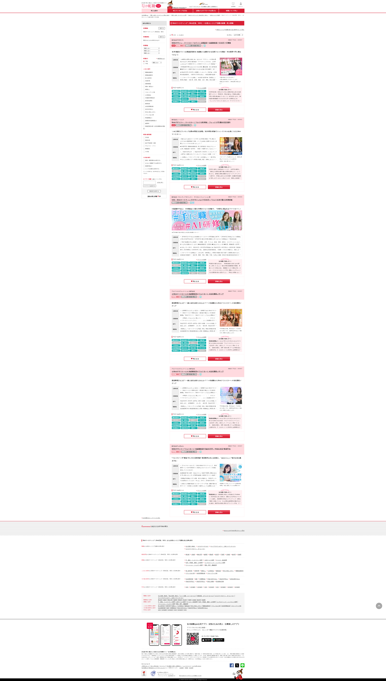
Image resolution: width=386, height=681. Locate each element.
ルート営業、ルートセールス (188, 596)
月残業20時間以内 (150, 98)
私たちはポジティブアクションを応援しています (190, 675)
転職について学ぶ (231, 10)
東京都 (187, 554)
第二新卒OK (148, 78)
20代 (187, 587)
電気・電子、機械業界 (211, 565)
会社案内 (182, 667)
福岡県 (205, 554)
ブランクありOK (149, 115)
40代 (217, 587)
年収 (146, 63)
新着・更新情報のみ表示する (152, 160)
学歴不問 (147, 81)
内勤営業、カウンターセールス (205, 596)
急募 (196, 579)
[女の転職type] (145, 667)
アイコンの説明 (201, 88)
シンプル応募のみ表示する (152, 169)
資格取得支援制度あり (151, 120)
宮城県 (239, 554)
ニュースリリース (187, 666)
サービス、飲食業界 (221, 560)
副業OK (147, 123)
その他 (147, 151)
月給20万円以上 (223, 579)
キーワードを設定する (149, 186)
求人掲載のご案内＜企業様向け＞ (209, 6)
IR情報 (186, 667)
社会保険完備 (189, 579)
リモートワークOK (150, 92)
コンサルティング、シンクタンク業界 (215, 562)
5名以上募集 (210, 581)
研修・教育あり (149, 86)
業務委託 (147, 148)
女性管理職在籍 (149, 106)
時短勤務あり (148, 118)
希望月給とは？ (161, 58)
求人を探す (154, 10)
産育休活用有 (148, 100)
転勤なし (147, 89)
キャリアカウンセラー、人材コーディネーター (223, 546)
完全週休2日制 (220, 581)
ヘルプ (190, 6)
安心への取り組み (155, 666)
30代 (205, 587)
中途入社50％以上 (212, 579)
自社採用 (191, 667)
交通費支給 (202, 579)
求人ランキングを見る (180, 10)
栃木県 (234, 554)
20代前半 (199, 587)
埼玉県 (217, 554)
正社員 (147, 137)
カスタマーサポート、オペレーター (195, 549)
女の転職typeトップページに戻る (151, 518)
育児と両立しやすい (150, 112)
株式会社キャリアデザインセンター (157, 667)
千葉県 (222, 554)
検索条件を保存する (154, 191)
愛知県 (211, 554)
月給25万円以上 (200, 581)
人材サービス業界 (209, 560)
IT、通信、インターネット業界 (194, 560)
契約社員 (147, 140)
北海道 (228, 554)
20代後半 (192, 587)
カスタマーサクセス (203, 546)
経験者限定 (148, 83)
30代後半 (223, 587)
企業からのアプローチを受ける (206, 10)
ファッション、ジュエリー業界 (194, 565)
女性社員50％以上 (235, 579)
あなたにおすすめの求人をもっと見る (234, 530)
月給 (146, 61)
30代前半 (211, 587)
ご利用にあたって (146, 666)
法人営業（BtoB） (191, 546)
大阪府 (193, 554)
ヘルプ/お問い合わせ (196, 666)
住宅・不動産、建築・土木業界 (194, 562)
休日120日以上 (149, 109)
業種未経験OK (149, 75)
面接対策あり (148, 166)
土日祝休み (148, 95)
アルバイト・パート (150, 146)
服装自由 (147, 103)
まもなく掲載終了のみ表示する (153, 163)
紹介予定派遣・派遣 (150, 143)
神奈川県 (199, 554)
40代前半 (230, 587)
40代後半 (237, 587)
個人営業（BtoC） (174, 596)
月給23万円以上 (190, 581)
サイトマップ (197, 6)
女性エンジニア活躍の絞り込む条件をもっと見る (230, 29)
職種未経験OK (149, 72)
